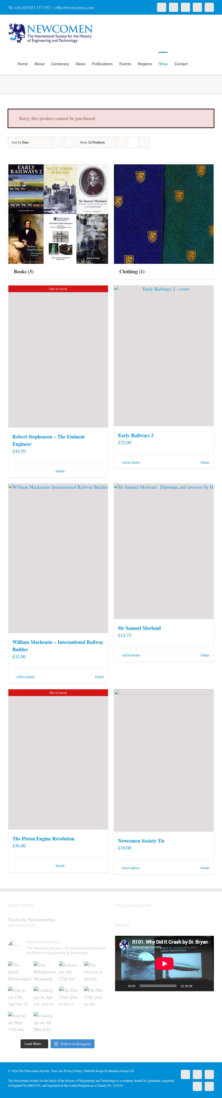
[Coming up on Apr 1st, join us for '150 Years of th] (45, 998)
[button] (205, 63)
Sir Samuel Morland (139, 627)
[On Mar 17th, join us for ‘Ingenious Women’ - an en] (95, 998)
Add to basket (131, 462)
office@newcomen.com (74, 7)
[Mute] (198, 986)
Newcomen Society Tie (141, 840)
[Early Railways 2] (164, 355)
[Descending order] (69, 142)
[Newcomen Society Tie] (164, 760)
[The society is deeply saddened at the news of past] (95, 972)
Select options (131, 868)
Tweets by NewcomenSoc (32, 919)
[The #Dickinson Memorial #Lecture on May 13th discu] (45, 972)
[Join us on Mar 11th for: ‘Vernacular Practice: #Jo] (19, 1023)
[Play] (122, 986)
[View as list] (144, 142)
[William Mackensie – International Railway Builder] (58, 558)
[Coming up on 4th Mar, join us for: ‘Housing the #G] (45, 1023)
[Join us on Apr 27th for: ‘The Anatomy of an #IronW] (70, 972)
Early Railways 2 (136, 435)
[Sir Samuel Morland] (164, 551)
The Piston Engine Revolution (43, 838)
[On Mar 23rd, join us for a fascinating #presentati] (70, 998)
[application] (164, 963)
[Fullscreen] (207, 986)
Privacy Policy (73, 1071)
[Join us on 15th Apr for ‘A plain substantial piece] (19, 998)
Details (60, 471)
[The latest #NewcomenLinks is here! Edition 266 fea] (19, 972)
